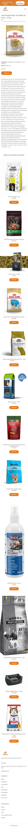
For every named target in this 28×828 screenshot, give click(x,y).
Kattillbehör (4, 795)
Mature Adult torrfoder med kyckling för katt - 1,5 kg (14, 734)
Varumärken (4, 797)
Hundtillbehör (11, 62)
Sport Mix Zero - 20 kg (14, 402)
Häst (2, 787)
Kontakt (3, 809)
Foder (23, 62)
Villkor (2, 812)
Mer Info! (6, 73)
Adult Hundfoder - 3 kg (14, 196)
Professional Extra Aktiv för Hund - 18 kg (14, 657)
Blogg (2, 807)
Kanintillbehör (18, 62)
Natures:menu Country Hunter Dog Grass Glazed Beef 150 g (14, 445)
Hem (2, 20)
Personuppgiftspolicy (6, 815)
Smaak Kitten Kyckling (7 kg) (14, 489)
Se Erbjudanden (20, 3)
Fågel (2, 779)
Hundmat (3, 63)
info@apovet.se (5, 771)
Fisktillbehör (4, 781)
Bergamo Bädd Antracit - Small (14, 691)
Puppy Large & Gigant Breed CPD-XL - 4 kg (14, 359)
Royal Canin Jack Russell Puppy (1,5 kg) (14, 317)
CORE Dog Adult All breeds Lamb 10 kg (14, 239)
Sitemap (3, 817)
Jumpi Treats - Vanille (14, 274)
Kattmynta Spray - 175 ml (14, 583)
